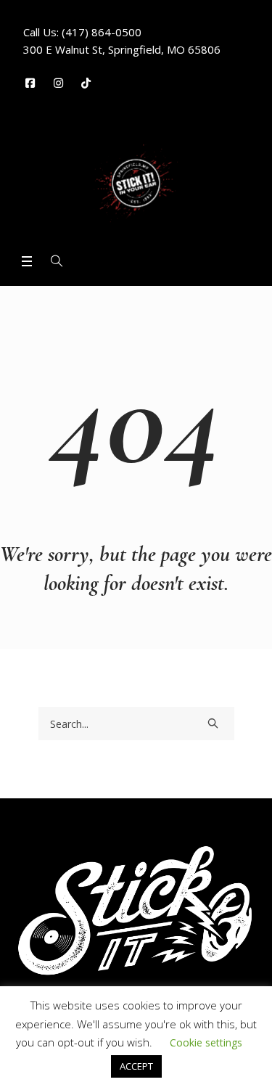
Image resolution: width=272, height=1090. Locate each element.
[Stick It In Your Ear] (136, 183)
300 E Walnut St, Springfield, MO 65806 (122, 49)
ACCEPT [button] (136, 1066)
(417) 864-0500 (101, 32)
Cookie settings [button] (206, 1042)
